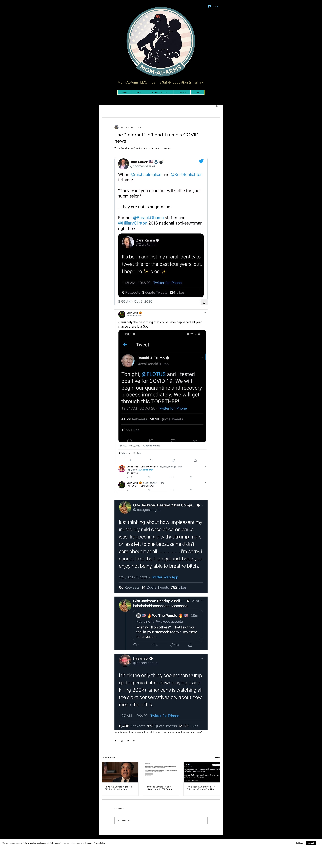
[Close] (318, 843)
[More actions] (206, 127)
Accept (311, 843)
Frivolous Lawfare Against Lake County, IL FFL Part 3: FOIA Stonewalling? (159, 788)
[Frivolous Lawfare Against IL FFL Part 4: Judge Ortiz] (120, 772)
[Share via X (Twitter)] (122, 740)
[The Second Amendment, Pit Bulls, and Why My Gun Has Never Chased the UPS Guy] (202, 772)
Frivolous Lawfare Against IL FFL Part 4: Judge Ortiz (118, 788)
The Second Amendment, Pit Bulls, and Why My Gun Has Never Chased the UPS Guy (201, 788)
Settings (299, 843)
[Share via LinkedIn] (128, 740)
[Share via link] (134, 740)
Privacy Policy (99, 843)
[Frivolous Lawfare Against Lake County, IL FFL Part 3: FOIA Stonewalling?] (161, 772)
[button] (217, 106)
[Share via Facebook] (115, 740)
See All (217, 757)
